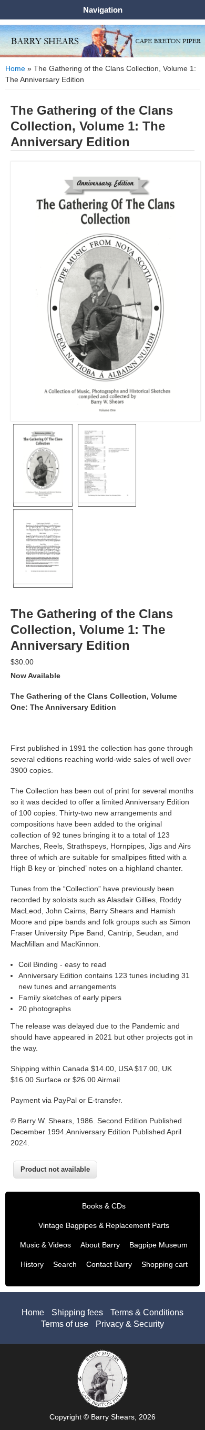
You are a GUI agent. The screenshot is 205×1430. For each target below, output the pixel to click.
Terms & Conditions (146, 1312)
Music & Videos (45, 1245)
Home (15, 68)
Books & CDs (104, 1206)
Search (65, 1264)
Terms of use (64, 1324)
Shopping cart (164, 1264)
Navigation (102, 9)
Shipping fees (77, 1312)
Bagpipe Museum (158, 1245)
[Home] (102, 55)
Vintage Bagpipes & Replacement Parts (103, 1225)
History (32, 1264)
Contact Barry (109, 1264)
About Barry (100, 1245)
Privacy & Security (130, 1324)
